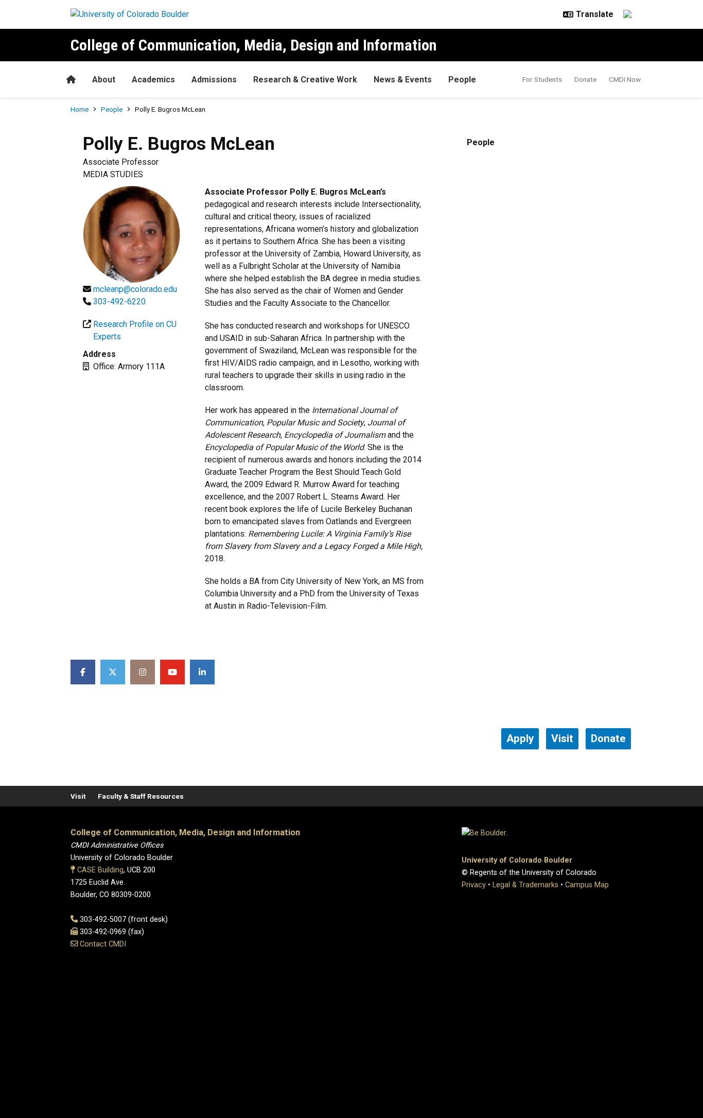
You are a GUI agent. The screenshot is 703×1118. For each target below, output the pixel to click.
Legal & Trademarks (525, 885)
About (103, 79)
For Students (542, 79)
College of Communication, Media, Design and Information (253, 45)
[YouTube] (172, 672)
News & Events (403, 79)
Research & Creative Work (305, 79)
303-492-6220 (119, 301)
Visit (78, 796)
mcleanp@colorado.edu (135, 289)
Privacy (474, 885)
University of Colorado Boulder (517, 860)
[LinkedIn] (202, 672)
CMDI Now (625, 79)
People (462, 79)
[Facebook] (83, 672)
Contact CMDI (103, 944)
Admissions (214, 79)
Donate (585, 79)
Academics (153, 79)
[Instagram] (142, 672)
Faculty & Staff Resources (141, 796)
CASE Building (100, 870)
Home (80, 109)
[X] (112, 672)
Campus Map (587, 885)
